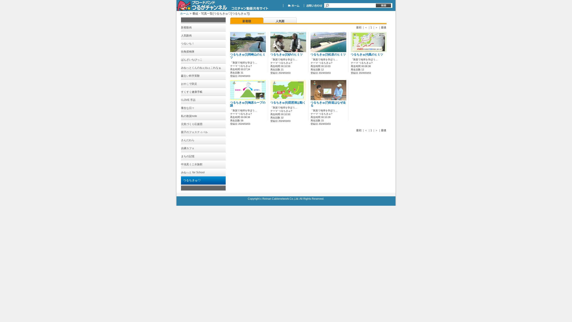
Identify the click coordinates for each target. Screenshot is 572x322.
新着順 (246, 21)
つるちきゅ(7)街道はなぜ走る (328, 104)
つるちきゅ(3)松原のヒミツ (328, 54)
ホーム (184, 13)
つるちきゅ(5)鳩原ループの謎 (247, 104)
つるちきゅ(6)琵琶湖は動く (288, 102)
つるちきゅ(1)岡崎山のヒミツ (247, 56)
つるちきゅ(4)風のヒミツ (367, 54)
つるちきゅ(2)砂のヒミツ (286, 54)
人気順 (280, 21)
